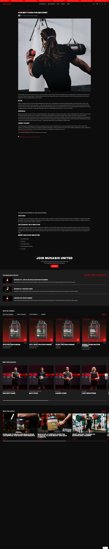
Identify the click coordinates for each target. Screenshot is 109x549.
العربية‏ (93, 3)
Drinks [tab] (43, 314)
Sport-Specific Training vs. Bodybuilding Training (83, 435)
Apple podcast (101, 275)
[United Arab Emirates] (96, 4)
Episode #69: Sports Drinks (23, 298)
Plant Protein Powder (65, 344)
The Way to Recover (22, 10)
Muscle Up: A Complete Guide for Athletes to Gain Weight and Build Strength (52, 435)
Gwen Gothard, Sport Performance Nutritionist (29, 15)
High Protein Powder (11, 344)
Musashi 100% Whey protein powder (25, 130)
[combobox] (105, 548)
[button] (105, 4)
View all (104, 314)
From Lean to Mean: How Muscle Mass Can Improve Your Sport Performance (19, 435)
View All (104, 411)
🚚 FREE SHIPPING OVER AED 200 (13, 0)
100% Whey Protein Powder (40, 344)
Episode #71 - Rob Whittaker (23, 289)
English (104, 547)
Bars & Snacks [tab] (21, 314)
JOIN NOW (55, 266)
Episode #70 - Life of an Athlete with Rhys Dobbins (31, 280)
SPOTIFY (93, 275)
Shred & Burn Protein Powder (91, 345)
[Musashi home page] (7, 4)
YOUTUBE (87, 275)
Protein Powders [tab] (8, 314)
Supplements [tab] (33, 314)
